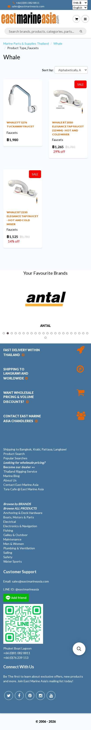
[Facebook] (19, 695)
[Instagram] (40, 695)
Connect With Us (18, 666)
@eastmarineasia (27, 589)
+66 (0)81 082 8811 (27, 2)
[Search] (81, 31)
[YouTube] (51, 695)
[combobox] (45, 31)
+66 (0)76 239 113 (15, 657)
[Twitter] (8, 695)
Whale (57, 43)
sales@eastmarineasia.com (28, 6)
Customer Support (19, 571)
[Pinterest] (29, 695)
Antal (45, 326)
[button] (79, 648)
